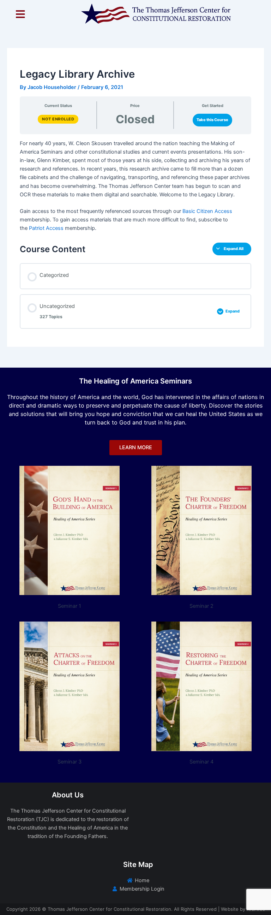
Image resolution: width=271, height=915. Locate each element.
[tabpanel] (135, 185)
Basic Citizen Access (207, 211)
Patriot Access (46, 228)
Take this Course (212, 119)
